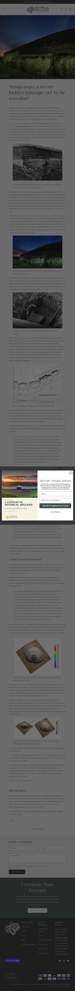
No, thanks (55, 512)
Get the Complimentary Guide (55, 505)
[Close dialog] (70, 472)
